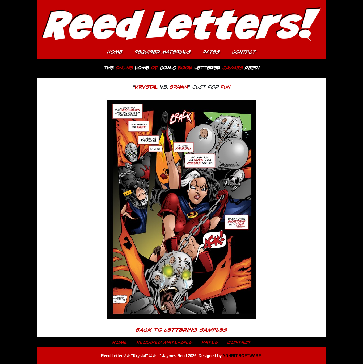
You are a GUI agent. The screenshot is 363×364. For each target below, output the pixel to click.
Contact (244, 52)
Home (114, 52)
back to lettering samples (181, 330)
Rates (211, 52)
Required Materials (162, 52)
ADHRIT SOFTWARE (241, 355)
